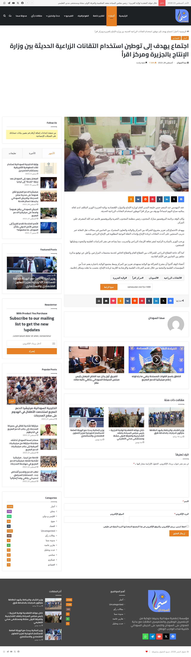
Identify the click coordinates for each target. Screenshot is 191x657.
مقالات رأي (36, 16)
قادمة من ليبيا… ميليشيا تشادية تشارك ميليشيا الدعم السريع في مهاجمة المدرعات (24, 461)
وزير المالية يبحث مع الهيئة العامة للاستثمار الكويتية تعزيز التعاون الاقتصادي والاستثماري (87, 433)
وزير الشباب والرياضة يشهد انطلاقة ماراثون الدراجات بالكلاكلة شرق (167, 431)
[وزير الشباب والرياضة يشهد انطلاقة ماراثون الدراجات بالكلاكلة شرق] (166, 417)
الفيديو (69, 16)
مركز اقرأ (137, 277)
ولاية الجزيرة (119, 277)
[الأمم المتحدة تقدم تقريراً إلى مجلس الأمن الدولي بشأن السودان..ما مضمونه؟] (48, 227)
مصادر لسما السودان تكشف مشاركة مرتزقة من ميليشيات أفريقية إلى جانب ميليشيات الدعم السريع (23, 444)
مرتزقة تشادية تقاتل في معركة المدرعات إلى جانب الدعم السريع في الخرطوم (23, 429)
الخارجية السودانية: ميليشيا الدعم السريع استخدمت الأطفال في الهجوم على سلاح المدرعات (34, 412)
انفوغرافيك (83, 16)
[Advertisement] (95, 90)
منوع (53, 521)
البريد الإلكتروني (181, 514)
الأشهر (52, 153)
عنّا (10, 16)
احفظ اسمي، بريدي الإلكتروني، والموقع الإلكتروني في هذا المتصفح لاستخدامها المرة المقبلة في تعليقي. (144, 526)
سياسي (51, 554)
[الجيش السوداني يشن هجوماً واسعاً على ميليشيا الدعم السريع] (48, 213)
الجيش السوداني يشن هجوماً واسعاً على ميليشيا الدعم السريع (24, 212)
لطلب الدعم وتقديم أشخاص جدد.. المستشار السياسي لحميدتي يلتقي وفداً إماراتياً (24, 475)
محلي (52, 511)
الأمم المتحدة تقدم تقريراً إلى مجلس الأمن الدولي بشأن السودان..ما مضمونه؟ (23, 227)
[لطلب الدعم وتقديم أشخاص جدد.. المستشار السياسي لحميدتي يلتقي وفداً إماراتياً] (48, 476)
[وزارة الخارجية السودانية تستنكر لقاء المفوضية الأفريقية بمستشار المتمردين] (48, 168)
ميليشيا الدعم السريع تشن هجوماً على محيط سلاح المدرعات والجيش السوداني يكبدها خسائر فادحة (24, 196)
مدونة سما (21, 16)
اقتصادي (176, 38)
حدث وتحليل (54, 16)
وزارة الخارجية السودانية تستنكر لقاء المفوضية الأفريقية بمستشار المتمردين (22, 167)
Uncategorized (48, 531)
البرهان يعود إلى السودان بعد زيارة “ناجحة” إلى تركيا (24, 180)
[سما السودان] (182, 15)
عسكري (51, 559)
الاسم (186, 501)
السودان (153, 277)
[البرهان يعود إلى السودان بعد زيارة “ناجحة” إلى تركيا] (48, 182)
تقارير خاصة (98, 16)
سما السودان (182, 63)
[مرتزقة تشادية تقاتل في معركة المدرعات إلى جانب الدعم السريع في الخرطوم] (48, 430)
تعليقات (12, 153)
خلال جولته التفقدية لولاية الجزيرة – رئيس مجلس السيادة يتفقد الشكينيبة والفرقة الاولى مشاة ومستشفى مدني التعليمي (107, 3)
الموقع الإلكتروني (117, 514)
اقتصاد (52, 526)
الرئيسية (123, 16)
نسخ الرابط (109, 287)
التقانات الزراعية (172, 277)
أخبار (112, 16)
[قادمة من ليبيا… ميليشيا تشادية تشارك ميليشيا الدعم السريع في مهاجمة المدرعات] (48, 461)
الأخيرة (32, 153)
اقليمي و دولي (49, 516)
